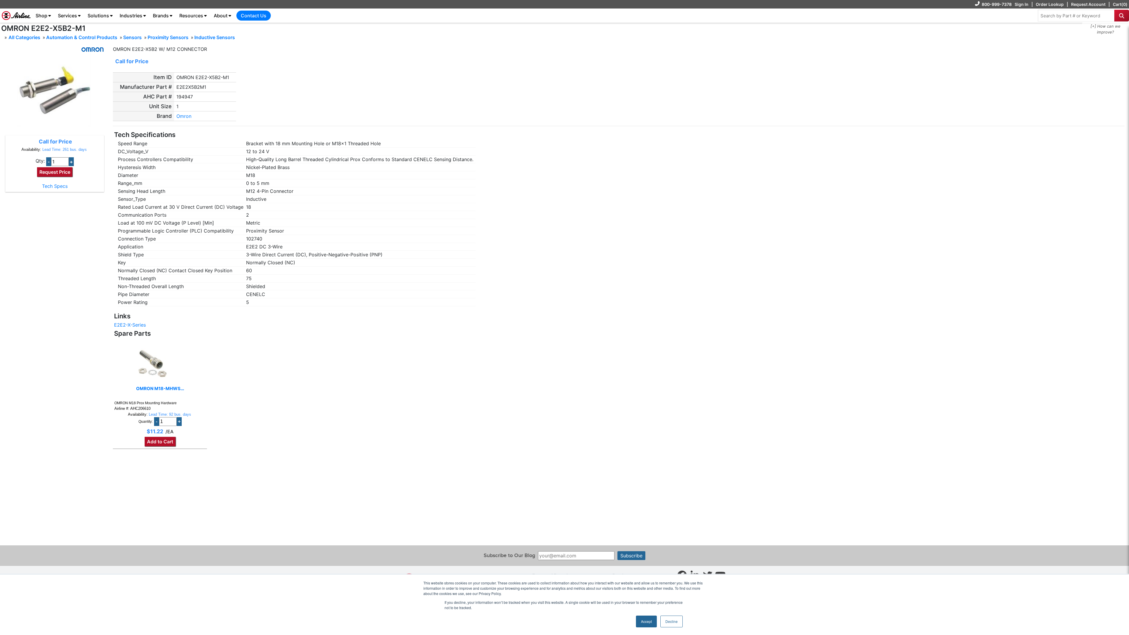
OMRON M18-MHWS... (160, 388)
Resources (191, 16)
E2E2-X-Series (130, 325)
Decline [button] (671, 621)
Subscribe (631, 556)
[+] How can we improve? (1105, 29)
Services (67, 16)
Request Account (1088, 4)
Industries (131, 16)
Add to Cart (160, 441)
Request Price (54, 172)
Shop (41, 16)
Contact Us (253, 16)
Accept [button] (646, 621)
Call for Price (55, 141)
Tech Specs (55, 186)
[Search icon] (1121, 15)
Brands (161, 16)
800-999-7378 (997, 4)
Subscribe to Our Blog (509, 555)
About (221, 16)
